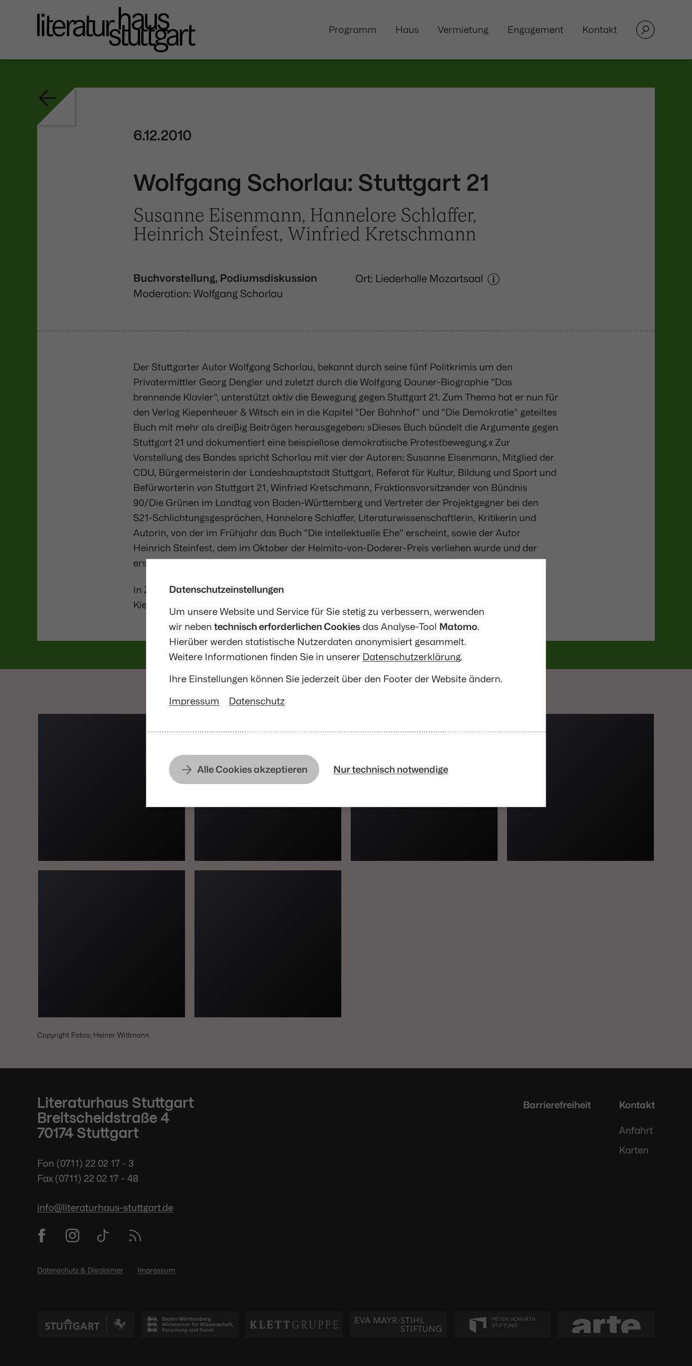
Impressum (194, 700)
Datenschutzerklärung (411, 656)
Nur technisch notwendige (390, 769)
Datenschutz (257, 700)
